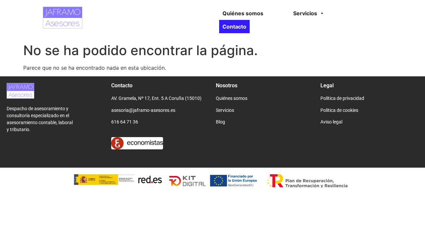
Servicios (305, 13)
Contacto (234, 26)
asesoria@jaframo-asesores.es (143, 110)
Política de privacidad (342, 98)
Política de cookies (339, 110)
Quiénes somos (242, 13)
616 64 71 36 (124, 121)
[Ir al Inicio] (48, 90)
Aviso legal (331, 121)
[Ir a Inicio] (42, 18)
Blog (220, 121)
